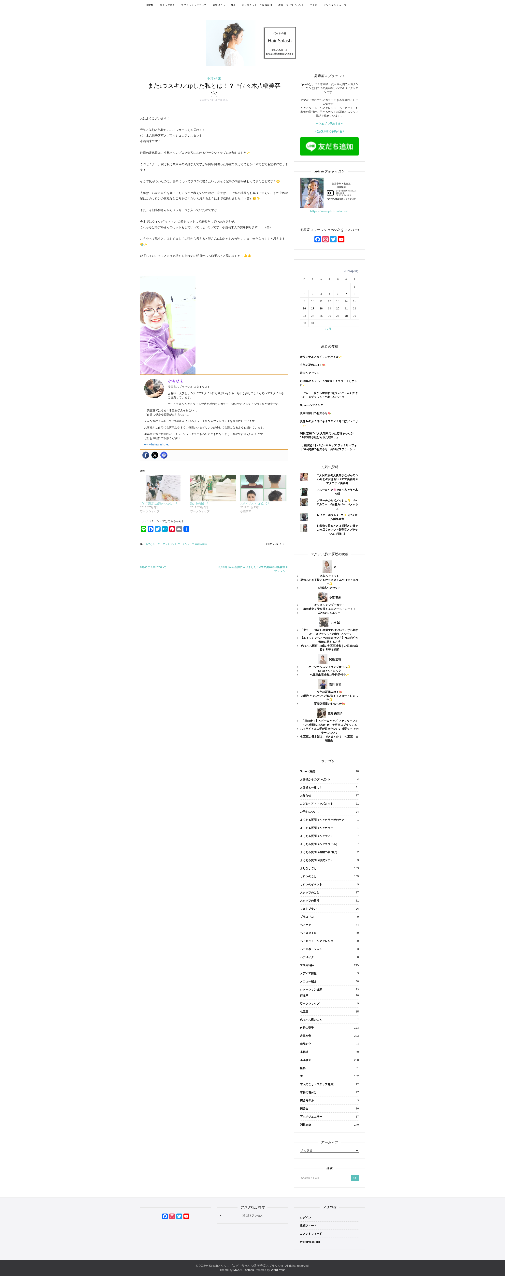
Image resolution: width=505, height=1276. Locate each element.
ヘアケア (305, 924)
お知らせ (305, 795)
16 (304, 308)
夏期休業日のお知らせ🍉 (315, 413)
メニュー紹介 (308, 981)
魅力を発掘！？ (199, 503)
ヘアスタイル (308, 932)
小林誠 (304, 1051)
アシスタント (170, 544)
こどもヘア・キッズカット (316, 803)
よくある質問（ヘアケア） (316, 835)
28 (346, 315)
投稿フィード (308, 1225)
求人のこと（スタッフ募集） (318, 1084)
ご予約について (309, 811)
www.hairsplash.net (156, 444)
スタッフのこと (309, 892)
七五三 (304, 1011)
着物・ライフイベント (291, 5)
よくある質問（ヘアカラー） (318, 827)
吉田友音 (305, 1035)
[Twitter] (154, 455)
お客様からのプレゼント (315, 779)
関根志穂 (305, 1124)
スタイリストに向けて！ (255, 503)
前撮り (304, 995)
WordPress (278, 1269)
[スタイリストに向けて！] (263, 488)
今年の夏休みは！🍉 (312, 364)
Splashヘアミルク (311, 405)
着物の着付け (308, 1092)
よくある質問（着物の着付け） (319, 852)
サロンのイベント (311, 884)
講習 (204, 544)
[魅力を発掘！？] (213, 488)
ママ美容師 (307, 965)
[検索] (355, 1178)
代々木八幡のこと (311, 1019)
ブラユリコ (307, 916)
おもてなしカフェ (152, 544)
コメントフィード (311, 1233)
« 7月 (328, 328)
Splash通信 (307, 771)
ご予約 (314, 5)
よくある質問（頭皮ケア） (316, 860)
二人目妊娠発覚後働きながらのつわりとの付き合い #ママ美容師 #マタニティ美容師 (337, 479)
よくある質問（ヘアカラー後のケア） (323, 819)
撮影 (303, 1068)
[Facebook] (145, 455)
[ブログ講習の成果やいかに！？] (163, 488)
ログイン (305, 1217)
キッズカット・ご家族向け (257, 5)
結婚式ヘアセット (329, 587)
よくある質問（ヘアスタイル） (319, 844)
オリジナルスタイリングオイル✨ (321, 356)
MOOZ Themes (243, 1269)
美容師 (198, 544)
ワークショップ (186, 544)
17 (312, 308)
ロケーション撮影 (311, 989)
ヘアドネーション (311, 949)
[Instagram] (163, 455)
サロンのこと (308, 876)
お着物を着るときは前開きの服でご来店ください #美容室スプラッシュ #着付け (337, 529)
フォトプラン (308, 908)
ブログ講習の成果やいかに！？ (159, 503)
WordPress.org (310, 1241)
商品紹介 (305, 1043)
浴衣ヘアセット (309, 372)
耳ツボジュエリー (311, 1116)
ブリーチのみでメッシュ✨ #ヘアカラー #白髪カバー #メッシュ (337, 504)
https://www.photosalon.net (329, 211)
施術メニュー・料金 (224, 5)
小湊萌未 (214, 78)
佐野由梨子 (307, 1027)
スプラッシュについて (194, 5)
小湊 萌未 (223, 100)
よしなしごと (308, 868)
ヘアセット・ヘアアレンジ (316, 941)
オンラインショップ (335, 5)
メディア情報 (308, 973)
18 (321, 308)
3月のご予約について (153, 567)
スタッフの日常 (309, 900)
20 (337, 308)
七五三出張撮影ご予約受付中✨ (329, 674)
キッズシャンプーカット (329, 604)
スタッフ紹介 (167, 5)
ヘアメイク (307, 957)
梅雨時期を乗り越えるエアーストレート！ (329, 608)
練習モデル (307, 1100)
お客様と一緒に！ (311, 787)
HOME (150, 5)
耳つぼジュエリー (329, 612)
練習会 (304, 1108)
